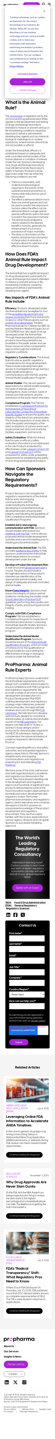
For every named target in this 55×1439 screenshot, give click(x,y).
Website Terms (28, 1409)
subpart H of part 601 (21, 452)
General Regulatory (26, 905)
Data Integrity (21, 590)
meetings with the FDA (17, 534)
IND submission (28, 722)
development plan (35, 568)
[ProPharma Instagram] (24, 1383)
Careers (13, 1374)
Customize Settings (27, 73)
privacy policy (38, 1021)
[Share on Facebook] (16, 916)
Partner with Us (16, 1364)
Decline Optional (28, 90)
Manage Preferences (28, 1412)
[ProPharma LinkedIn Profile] (7, 1383)
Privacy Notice (10, 1409)
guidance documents (27, 551)
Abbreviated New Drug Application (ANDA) (17, 1108)
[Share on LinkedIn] (9, 916)
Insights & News (13, 1356)
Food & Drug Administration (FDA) (15, 1260)
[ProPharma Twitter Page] (15, 1383)
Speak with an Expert (27, 888)
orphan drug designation (19, 323)
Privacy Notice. (17, 66)
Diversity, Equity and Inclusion (16, 1407)
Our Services (11, 1351)
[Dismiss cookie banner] (44, 11)
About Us (9, 1346)
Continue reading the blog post (24, 1155)
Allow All (27, 81)
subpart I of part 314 (38, 449)
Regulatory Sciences (17, 908)
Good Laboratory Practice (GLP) (23, 599)
